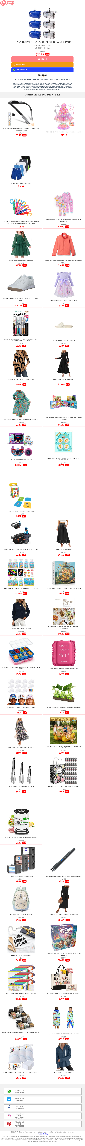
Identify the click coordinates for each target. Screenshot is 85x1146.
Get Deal (42, 59)
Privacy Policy (42, 1134)
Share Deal (18, 64)
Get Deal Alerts (22, 70)
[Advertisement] (64, 163)
